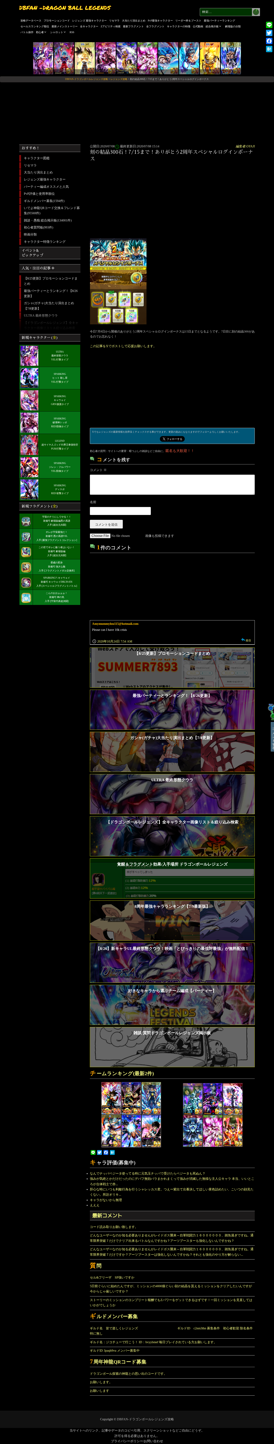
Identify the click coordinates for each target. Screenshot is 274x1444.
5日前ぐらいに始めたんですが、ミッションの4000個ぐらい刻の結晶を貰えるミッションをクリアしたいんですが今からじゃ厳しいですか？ (171, 1288)
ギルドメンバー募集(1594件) (44, 201)
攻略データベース (30, 20)
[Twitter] (269, 33)
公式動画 (198, 26)
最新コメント (107, 1215)
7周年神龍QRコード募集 (118, 1361)
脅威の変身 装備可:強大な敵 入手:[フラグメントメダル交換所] (57, 566)
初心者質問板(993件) (38, 227)
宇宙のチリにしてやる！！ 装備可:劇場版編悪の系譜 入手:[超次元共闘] (56, 520)
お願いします (99, 1390)
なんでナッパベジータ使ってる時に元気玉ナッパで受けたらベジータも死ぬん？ (147, 1173)
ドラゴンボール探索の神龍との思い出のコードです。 (128, 1373)
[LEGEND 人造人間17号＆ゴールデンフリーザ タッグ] (127, 58)
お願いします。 (101, 1382)
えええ (94, 1205)
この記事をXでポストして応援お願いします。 (123, 346)
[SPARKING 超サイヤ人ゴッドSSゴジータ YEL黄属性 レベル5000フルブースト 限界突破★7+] (231, 58)
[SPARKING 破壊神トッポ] (106, 58)
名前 (93, 502)
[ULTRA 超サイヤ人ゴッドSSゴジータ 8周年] (168, 58)
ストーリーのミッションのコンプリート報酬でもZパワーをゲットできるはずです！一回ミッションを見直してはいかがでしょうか (171, 1302)
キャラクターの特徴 (178, 26)
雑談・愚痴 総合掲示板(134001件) (48, 220)
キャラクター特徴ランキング (45, 241)
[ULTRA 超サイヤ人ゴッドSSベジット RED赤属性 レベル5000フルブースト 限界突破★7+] (189, 58)
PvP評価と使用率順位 (39, 193)
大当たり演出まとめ (133, 20)
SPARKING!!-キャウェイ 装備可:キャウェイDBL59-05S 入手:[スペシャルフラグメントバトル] (56, 581)
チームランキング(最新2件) (122, 1073)
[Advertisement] (137, 112)
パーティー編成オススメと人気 (46, 186)
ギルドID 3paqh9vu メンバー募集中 (115, 1350)
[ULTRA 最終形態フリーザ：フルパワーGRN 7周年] (147, 58)
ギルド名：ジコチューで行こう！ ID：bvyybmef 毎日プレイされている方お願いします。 (153, 1342)
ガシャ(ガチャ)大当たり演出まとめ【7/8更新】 (49, 305)
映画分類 (30, 234)
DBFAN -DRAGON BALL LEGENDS (65, 8)
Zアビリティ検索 (111, 26)
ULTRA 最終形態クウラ (41, 315)
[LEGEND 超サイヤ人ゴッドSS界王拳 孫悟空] (64, 58)
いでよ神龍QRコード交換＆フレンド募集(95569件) (52, 210)
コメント (98, 470)
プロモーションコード (57, 20)
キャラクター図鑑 (37, 158)
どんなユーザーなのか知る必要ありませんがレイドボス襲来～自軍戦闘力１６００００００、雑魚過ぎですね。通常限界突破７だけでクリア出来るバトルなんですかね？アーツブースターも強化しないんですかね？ (172, 1238)
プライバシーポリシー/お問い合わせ (137, 1441)
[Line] (269, 25)
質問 (95, 1266)
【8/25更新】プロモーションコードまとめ (51, 281)
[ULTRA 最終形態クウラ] (43, 58)
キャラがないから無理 (106, 1200)
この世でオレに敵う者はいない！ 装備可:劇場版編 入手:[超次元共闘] (57, 551)
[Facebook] (269, 41)
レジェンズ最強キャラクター (45, 179)
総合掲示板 (212, 26)
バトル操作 (26, 32)
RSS (72, 32)
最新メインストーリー (65, 26)
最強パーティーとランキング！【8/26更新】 (51, 293)
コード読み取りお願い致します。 (114, 1227)
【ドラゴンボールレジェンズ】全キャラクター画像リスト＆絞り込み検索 (51, 325)
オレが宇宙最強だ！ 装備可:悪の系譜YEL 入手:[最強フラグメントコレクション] (56, 536)
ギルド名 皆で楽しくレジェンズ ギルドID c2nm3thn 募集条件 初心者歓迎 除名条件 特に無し (172, 1331)
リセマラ (114, 20)
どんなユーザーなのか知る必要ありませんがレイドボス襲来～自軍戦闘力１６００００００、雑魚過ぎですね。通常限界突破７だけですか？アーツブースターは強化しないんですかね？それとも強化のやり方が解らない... (172, 1251)
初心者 (40, 32)
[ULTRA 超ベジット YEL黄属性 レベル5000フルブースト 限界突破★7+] (85, 58)
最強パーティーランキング (219, 20)
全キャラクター (89, 26)
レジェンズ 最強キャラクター (89, 20)
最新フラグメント (133, 26)
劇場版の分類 (233, 26)
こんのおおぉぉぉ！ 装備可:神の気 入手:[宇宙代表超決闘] (57, 597)
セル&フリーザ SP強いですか (112, 1277)
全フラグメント (155, 26)
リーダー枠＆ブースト (188, 20)
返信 (248, 640)
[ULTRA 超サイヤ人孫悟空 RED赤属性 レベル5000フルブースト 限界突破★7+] (210, 58)
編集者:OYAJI (245, 146)
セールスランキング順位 (34, 26)
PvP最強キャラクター (160, 20)
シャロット (56, 32)
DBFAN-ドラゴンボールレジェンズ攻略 (145, 1419)
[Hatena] (269, 49)
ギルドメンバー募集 (114, 1316)
